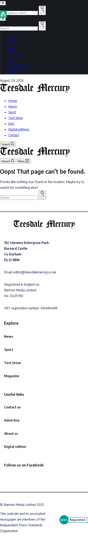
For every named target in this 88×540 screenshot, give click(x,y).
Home (12, 101)
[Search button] (42, 195)
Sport (12, 112)
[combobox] (19, 198)
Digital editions (18, 129)
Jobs (11, 124)
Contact (13, 135)
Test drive (15, 118)
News (12, 106)
